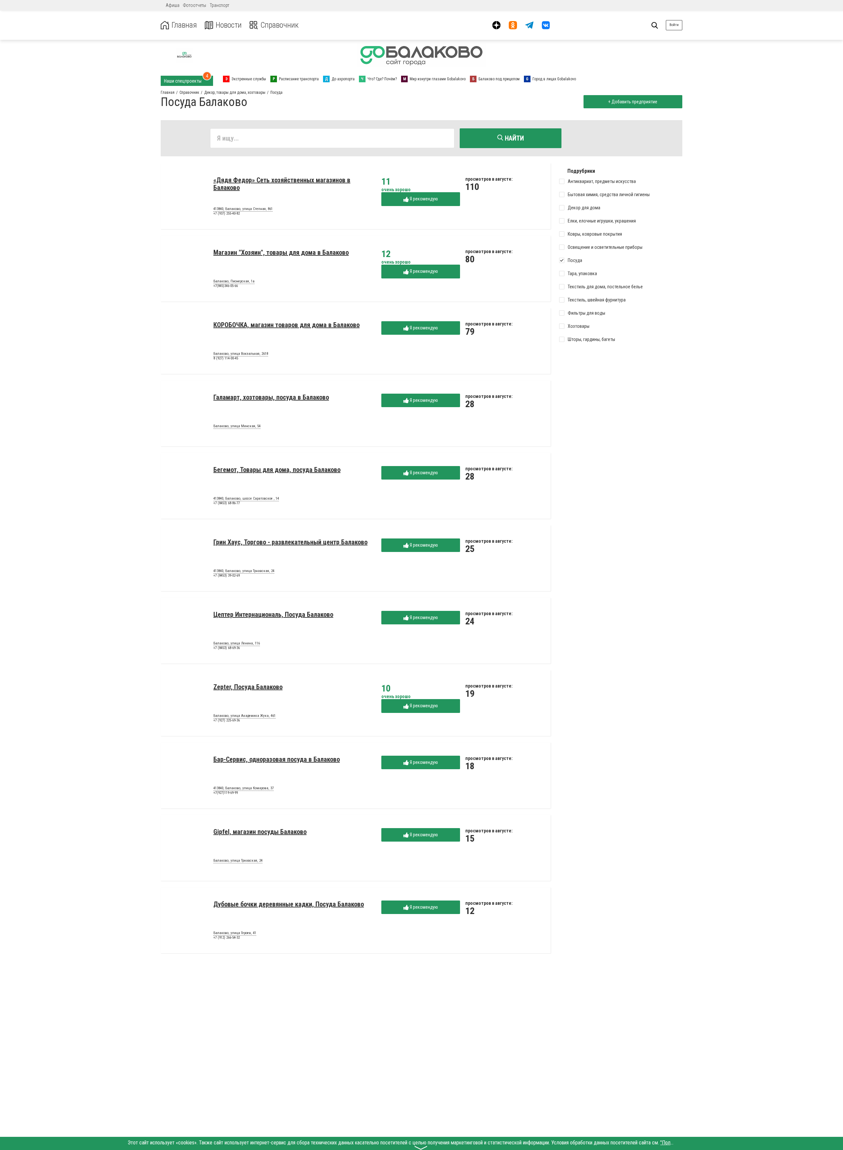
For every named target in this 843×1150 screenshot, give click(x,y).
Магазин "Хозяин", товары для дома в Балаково (281, 252)
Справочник (279, 25)
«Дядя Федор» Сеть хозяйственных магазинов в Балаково (281, 184)
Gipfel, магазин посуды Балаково (260, 832)
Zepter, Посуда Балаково (248, 687)
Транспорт (219, 5)
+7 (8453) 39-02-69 (226, 575)
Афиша (172, 5)
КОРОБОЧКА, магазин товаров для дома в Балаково (286, 325)
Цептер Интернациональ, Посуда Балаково (273, 614)
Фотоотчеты (194, 5)
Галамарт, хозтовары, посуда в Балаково (271, 397)
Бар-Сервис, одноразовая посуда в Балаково (276, 759)
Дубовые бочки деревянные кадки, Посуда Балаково (288, 904)
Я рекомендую (423, 198)
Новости (229, 25)
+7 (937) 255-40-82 (226, 213)
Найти (513, 138)
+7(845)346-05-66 (225, 286)
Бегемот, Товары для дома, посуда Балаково (276, 470)
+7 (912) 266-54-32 (226, 937)
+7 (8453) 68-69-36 (226, 648)
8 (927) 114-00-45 (225, 358)
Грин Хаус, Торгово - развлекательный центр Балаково (290, 542)
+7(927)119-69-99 (225, 793)
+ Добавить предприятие (632, 101)
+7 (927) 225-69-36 (226, 720)
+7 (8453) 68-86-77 (226, 503)
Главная (184, 25)
